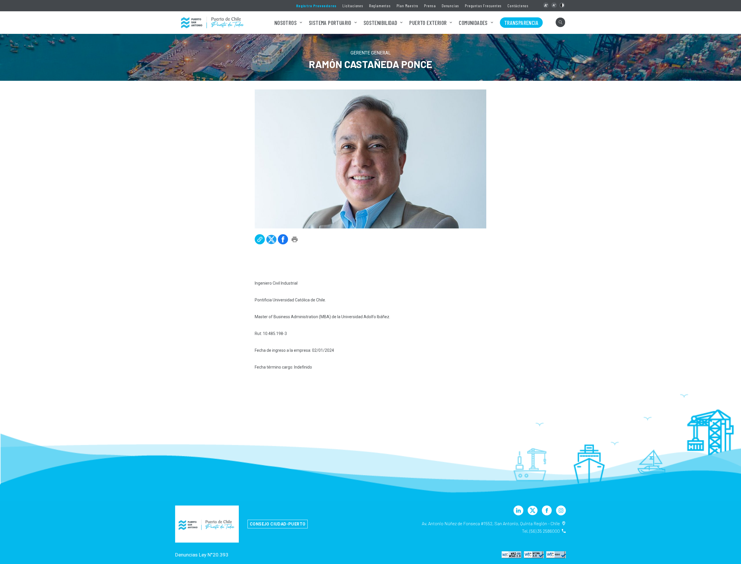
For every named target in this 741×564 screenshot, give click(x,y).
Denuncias (450, 5)
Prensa (430, 5)
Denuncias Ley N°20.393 (201, 555)
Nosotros (285, 22)
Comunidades (473, 22)
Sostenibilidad (380, 22)
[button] (546, 5)
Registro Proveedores (316, 5)
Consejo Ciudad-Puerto (277, 524)
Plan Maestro (408, 5)
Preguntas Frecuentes (483, 5)
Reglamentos (380, 5)
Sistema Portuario (330, 22)
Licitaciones (352, 5)
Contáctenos (518, 5)
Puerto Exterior (428, 22)
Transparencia (521, 22)
